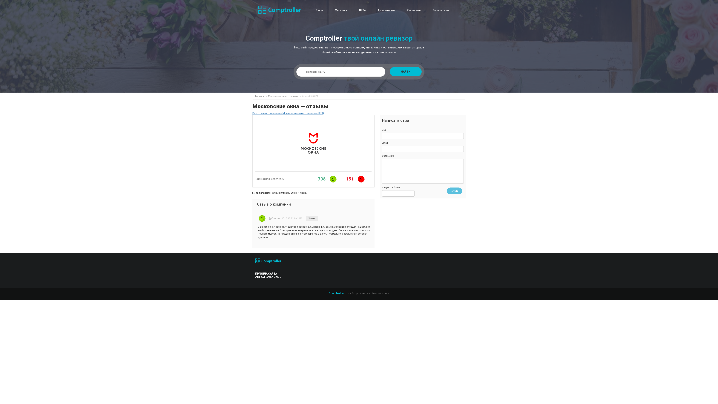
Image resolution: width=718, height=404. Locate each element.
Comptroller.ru (338, 293)
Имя (384, 130)
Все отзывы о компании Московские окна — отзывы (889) (288, 113)
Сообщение (388, 156)
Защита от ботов (391, 187)
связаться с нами (268, 277)
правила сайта (266, 273)
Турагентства (386, 10)
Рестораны (414, 10)
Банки (319, 10)
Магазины (341, 10)
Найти (406, 71)
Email (385, 143)
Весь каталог (441, 10)
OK (456, 190)
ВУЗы (362, 10)
